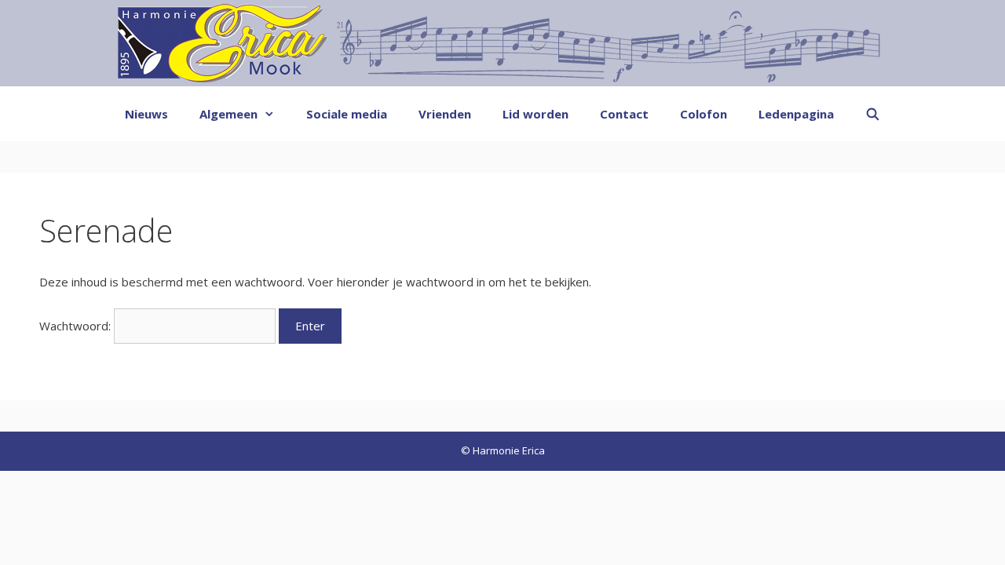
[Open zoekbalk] (873, 113)
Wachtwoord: (76, 326)
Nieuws (146, 114)
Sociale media (346, 114)
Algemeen (228, 114)
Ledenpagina (796, 114)
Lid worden (535, 114)
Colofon (703, 114)
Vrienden (444, 114)
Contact (624, 114)
